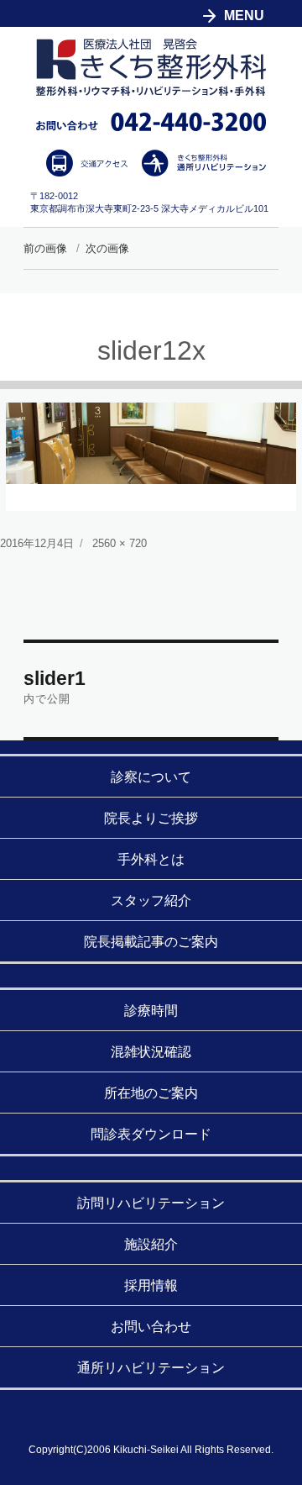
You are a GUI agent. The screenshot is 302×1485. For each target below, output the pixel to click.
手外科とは (151, 859)
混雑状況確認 (151, 1052)
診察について (151, 777)
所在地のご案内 (151, 1093)
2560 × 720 (119, 543)
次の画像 (107, 248)
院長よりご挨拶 (151, 818)
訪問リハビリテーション (151, 1203)
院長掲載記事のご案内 (151, 942)
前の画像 (45, 248)
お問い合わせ (151, 1326)
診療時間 (151, 1010)
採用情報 (151, 1285)
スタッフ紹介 (151, 900)
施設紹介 (151, 1244)
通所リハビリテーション (151, 1368)
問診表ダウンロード (151, 1134)
